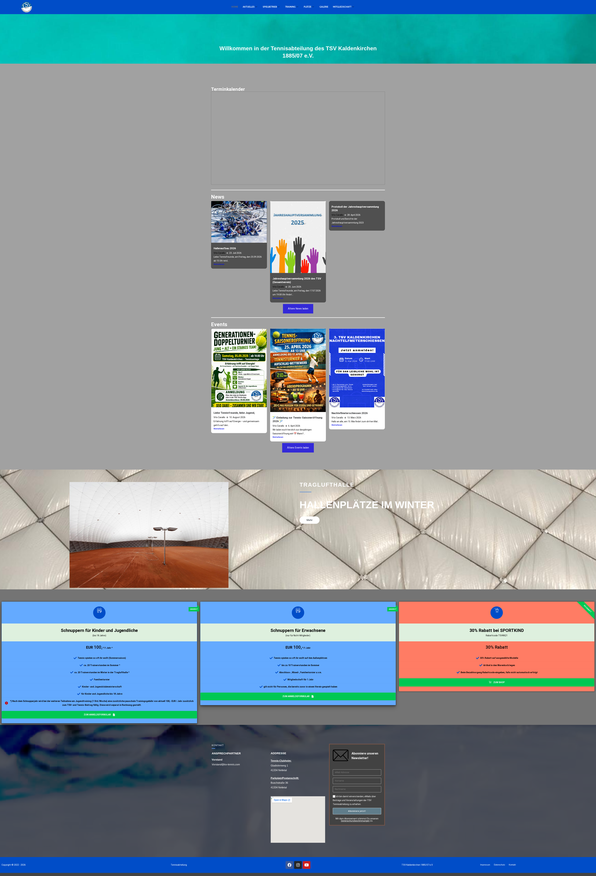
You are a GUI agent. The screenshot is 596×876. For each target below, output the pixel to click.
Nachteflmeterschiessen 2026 (350, 413)
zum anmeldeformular (97, 714)
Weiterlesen (219, 264)
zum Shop (499, 682)
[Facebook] (289, 865)
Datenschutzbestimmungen (355, 821)
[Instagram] (298, 865)
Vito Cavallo (219, 253)
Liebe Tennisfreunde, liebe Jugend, (234, 412)
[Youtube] (306, 865)
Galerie (324, 7)
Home (234, 7)
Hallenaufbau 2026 (225, 248)
